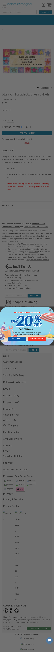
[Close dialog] (50, 310)
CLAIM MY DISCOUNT (37, 339)
